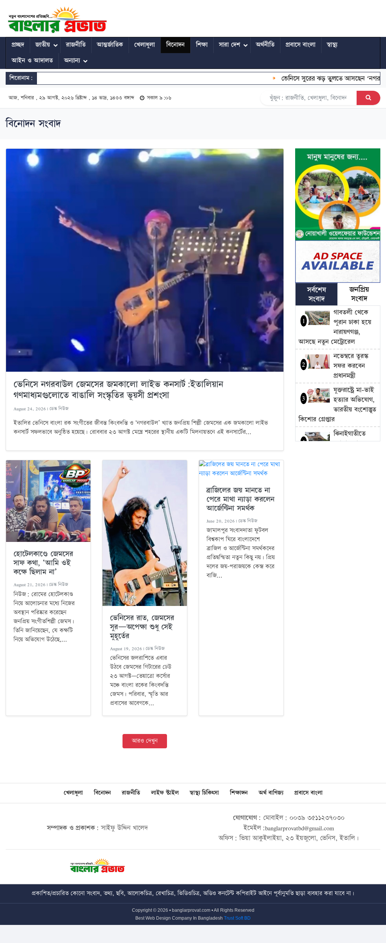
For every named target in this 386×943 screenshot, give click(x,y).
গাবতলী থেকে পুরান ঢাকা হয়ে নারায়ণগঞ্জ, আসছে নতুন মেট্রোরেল (335, 327)
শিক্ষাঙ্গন (239, 793)
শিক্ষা (202, 44)
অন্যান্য (72, 60)
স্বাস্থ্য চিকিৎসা (204, 793)
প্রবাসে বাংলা (301, 44)
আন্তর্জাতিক (110, 44)
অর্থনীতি (265, 44)
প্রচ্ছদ (18, 44)
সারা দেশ (229, 44)
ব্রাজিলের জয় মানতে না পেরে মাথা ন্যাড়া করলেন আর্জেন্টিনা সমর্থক (240, 499)
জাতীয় (42, 44)
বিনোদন (175, 44)
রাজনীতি (76, 44)
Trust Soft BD (237, 918)
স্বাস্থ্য (332, 44)
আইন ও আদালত (32, 60)
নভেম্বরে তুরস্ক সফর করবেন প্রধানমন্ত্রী (351, 365)
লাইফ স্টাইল (165, 793)
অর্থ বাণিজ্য (271, 793)
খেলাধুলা (144, 44)
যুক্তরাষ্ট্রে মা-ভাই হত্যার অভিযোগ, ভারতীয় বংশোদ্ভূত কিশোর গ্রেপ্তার (337, 404)
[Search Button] (368, 98)
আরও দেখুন (145, 741)
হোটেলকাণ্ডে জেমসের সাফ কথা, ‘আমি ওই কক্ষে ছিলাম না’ (43, 563)
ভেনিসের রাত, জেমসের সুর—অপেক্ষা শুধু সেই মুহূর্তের (142, 627)
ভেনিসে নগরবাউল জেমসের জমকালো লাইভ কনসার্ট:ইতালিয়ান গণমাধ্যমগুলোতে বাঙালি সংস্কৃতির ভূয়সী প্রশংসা (118, 390)
